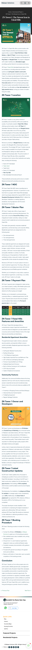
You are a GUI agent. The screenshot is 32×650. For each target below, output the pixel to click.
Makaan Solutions (8, 3)
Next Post (28, 590)
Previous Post (5, 590)
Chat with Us (14, 635)
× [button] (27, 623)
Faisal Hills (10, 67)
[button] (28, 645)
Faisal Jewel (6, 166)
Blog (5, 619)
